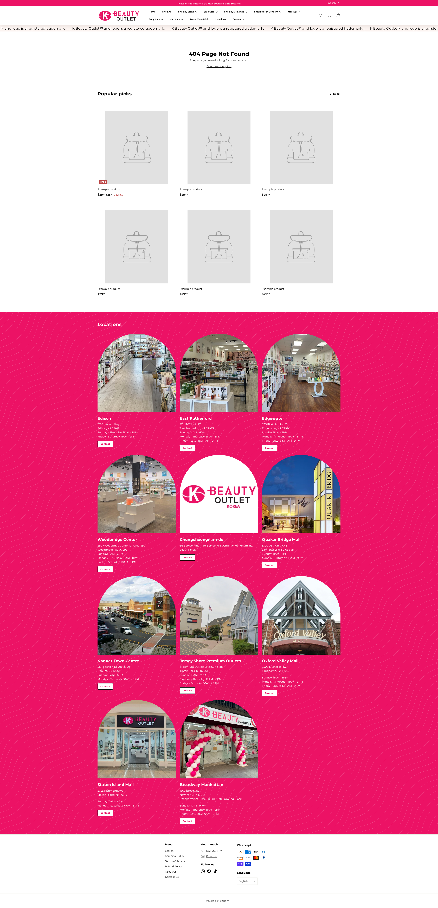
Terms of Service (175, 861)
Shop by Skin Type (234, 11)
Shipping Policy (174, 856)
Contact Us (238, 19)
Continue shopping (219, 66)
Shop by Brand (186, 11)
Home (152, 11)
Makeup (292, 11)
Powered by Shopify (217, 900)
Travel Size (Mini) (199, 19)
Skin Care (209, 11)
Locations (220, 19)
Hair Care (175, 19)
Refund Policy (173, 866)
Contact (105, 443)
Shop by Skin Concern (266, 11)
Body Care (154, 19)
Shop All (166, 11)
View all (335, 93)
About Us (170, 871)
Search (169, 850)
